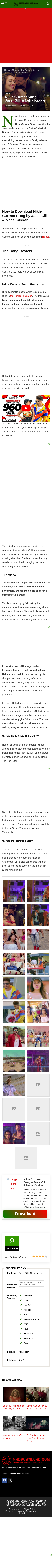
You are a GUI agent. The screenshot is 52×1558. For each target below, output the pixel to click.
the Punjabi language (21, 296)
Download (25, 1213)
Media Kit (9, 1511)
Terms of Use (14, 1509)
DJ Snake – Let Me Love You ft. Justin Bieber (36, 1438)
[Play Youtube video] (26, 408)
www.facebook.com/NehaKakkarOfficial (31, 1283)
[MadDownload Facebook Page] (4, 1480)
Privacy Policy (29, 1509)
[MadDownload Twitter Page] (10, 1480)
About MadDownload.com (28, 1511)
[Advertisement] (26, 37)
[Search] (47, 4)
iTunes (45, 237)
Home (7, 70)
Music (14, 70)
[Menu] (3, 4)
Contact (22, 1513)
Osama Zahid (10, 106)
